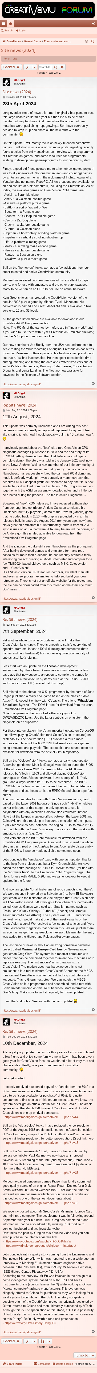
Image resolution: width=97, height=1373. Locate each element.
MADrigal (19, 80)
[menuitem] (92, 41)
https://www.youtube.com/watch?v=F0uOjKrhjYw (37, 1241)
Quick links (4, 24)
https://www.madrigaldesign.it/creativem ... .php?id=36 (41, 1172)
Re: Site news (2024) (20, 405)
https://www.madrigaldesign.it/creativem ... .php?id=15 (41, 1142)
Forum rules (10, 58)
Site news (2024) (18, 50)
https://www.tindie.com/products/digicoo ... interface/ (40, 1245)
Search (8, 30)
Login (22, 30)
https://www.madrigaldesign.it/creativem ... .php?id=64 (41, 1117)
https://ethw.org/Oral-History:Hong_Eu (30, 1323)
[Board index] (48, 10)
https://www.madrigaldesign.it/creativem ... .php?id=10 (41, 1203)
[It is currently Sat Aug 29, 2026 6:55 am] (86, 41)
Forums (11, 24)
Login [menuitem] (94, 24)
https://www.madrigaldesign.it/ (21, 384)
